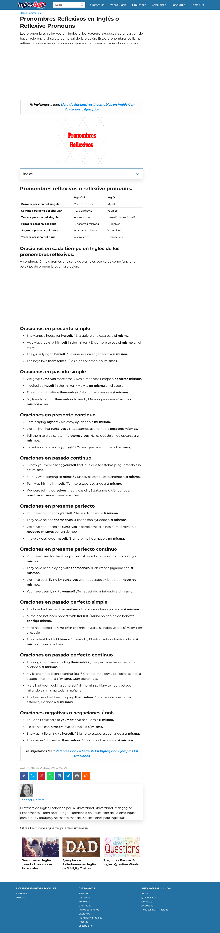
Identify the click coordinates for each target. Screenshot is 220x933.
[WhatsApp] (50, 776)
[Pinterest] (41, 776)
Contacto (146, 901)
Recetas (83, 921)
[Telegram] (68, 776)
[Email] (77, 776)
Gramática (97, 4)
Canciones (159, 4)
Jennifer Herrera (32, 800)
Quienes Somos (150, 897)
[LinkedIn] (59, 776)
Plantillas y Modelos (90, 917)
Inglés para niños (89, 909)
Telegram (21, 897)
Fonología (178, 4)
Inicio (144, 893)
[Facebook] (24, 776)
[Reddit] (86, 776)
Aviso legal (147, 905)
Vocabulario (118, 4)
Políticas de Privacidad (154, 909)
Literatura (197, 4)
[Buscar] (82, 4)
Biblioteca (139, 4)
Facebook (22, 893)
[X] (33, 776)
